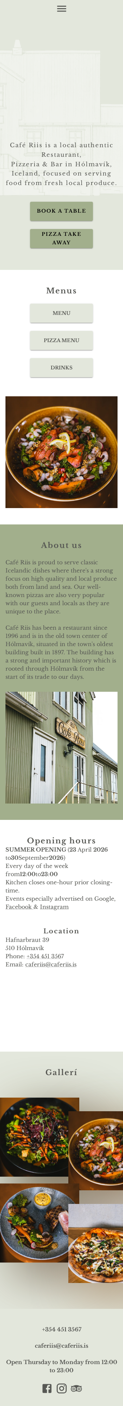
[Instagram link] (61, 1389)
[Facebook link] (47, 1389)
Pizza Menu (61, 340)
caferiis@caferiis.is (51, 964)
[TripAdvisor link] (76, 1389)
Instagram (54, 906)
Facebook (19, 906)
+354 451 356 (44, 956)
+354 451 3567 (61, 1329)
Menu (61, 313)
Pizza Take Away (62, 238)
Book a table (61, 211)
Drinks (61, 368)
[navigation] (61, 8)
